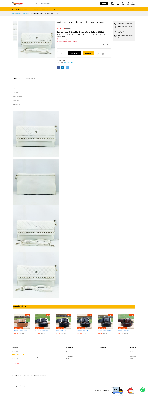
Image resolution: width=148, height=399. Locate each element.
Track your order (130, 9)
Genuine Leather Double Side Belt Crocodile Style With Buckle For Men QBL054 (41, 331)
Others (62, 24)
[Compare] (102, 53)
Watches (26, 375)
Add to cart (74, 53)
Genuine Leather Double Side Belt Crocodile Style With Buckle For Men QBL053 (62, 331)
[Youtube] (17, 363)
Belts (36, 375)
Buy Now (88, 53)
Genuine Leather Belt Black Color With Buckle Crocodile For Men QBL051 (105, 331)
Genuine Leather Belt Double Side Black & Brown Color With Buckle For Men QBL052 (84, 331)
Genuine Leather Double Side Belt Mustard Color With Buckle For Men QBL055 (20, 331)
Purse (72, 62)
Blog (54, 9)
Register (132, 4)
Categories (45, 9)
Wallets (32, 375)
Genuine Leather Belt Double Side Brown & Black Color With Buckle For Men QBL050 (125, 331)
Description (18, 78)
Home (36, 9)
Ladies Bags (26, 13)
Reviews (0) (30, 78)
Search (104, 3)
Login (131, 2)
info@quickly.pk (16, 358)
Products (18, 13)
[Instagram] (14, 363)
